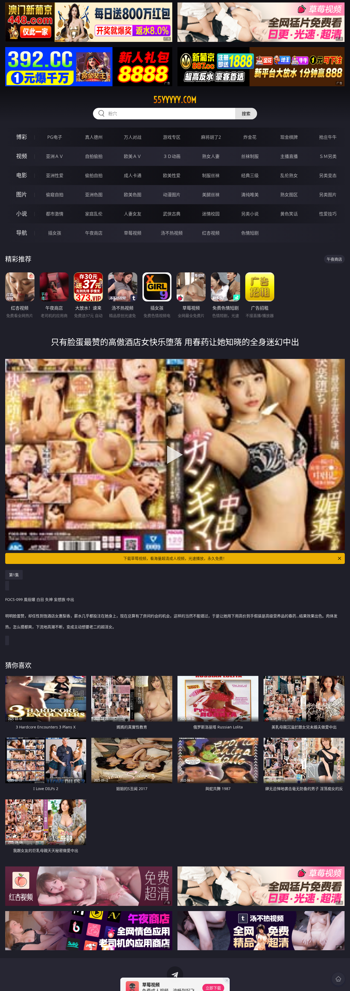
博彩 (21, 137)
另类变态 (328, 175)
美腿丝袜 (211, 195)
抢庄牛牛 (328, 137)
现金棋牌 (289, 137)
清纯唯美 (250, 195)
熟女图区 (289, 195)
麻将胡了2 (211, 137)
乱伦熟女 (289, 175)
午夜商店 (94, 233)
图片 (21, 194)
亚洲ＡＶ (54, 156)
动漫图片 (171, 195)
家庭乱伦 (94, 214)
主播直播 (289, 156)
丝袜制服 (250, 156)
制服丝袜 (211, 175)
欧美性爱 (171, 175)
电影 (21, 175)
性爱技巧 (328, 214)
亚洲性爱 (54, 175)
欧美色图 (132, 195)
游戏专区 (171, 137)
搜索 (246, 114)
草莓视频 (132, 233)
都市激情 (54, 214)
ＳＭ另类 (328, 156)
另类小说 (250, 214)
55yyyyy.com (175, 99)
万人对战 (132, 137)
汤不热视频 (172, 233)
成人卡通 (132, 175)
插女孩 (54, 233)
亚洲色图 (94, 195)
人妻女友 (132, 214)
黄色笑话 (289, 214)
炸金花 (249, 137)
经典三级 (250, 175)
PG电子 (54, 137)
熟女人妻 (211, 156)
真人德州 (94, 137)
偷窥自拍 (54, 195)
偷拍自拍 (94, 175)
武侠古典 (171, 214)
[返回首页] (338, 979)
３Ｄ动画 (171, 156)
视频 (21, 156)
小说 (21, 213)
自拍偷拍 (94, 156)
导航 (21, 233)
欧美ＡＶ (132, 156)
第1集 (14, 574)
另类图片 (328, 195)
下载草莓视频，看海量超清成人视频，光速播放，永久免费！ (175, 558)
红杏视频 (211, 233)
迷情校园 (211, 214)
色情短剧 (250, 233)
